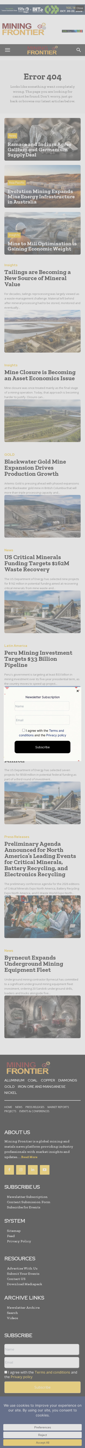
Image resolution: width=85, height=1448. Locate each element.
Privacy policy (56, 735)
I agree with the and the (42, 733)
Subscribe (42, 747)
